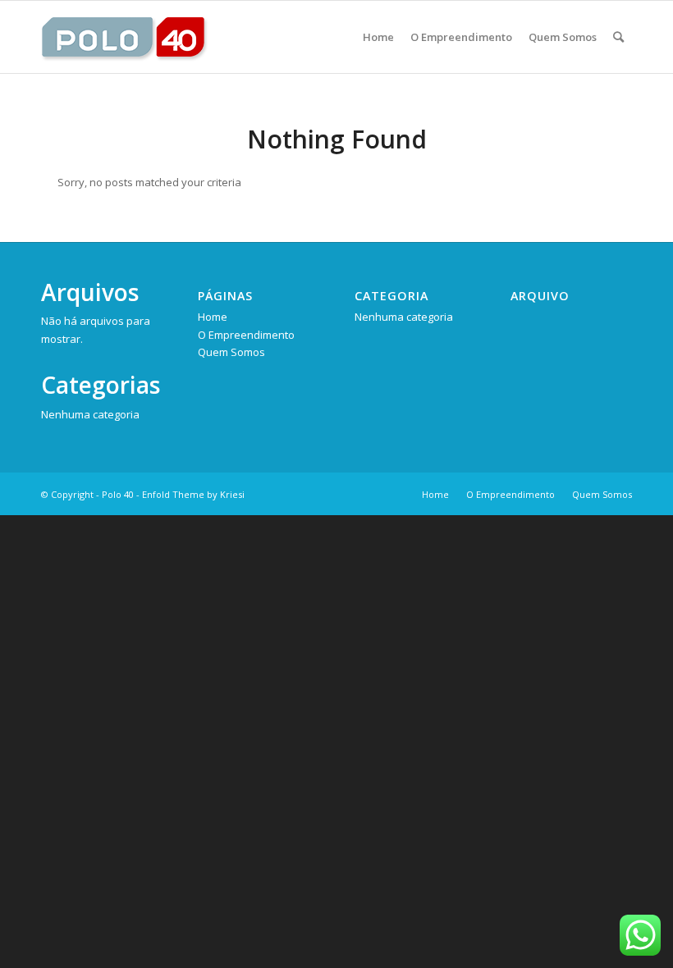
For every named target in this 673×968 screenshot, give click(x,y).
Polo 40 (118, 494)
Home (212, 316)
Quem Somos (231, 352)
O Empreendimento (246, 334)
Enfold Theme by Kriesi (193, 494)
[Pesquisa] (618, 37)
